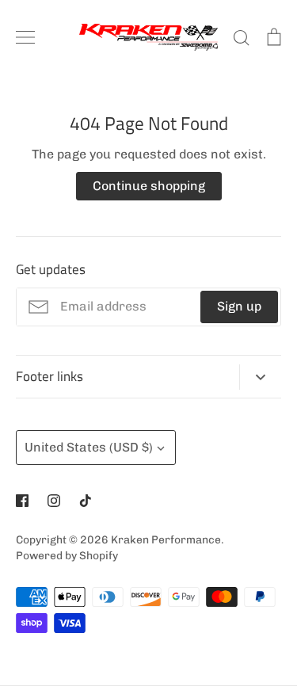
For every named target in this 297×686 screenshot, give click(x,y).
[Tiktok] (85, 500)
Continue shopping (149, 185)
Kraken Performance (166, 539)
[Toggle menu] (25, 37)
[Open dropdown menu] (260, 377)
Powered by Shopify (67, 555)
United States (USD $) (89, 447)
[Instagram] (54, 500)
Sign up (239, 306)
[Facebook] (22, 500)
